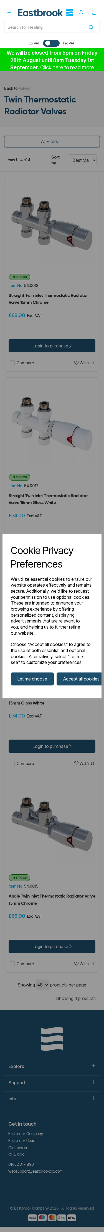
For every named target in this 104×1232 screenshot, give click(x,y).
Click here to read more (67, 67)
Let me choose (32, 679)
